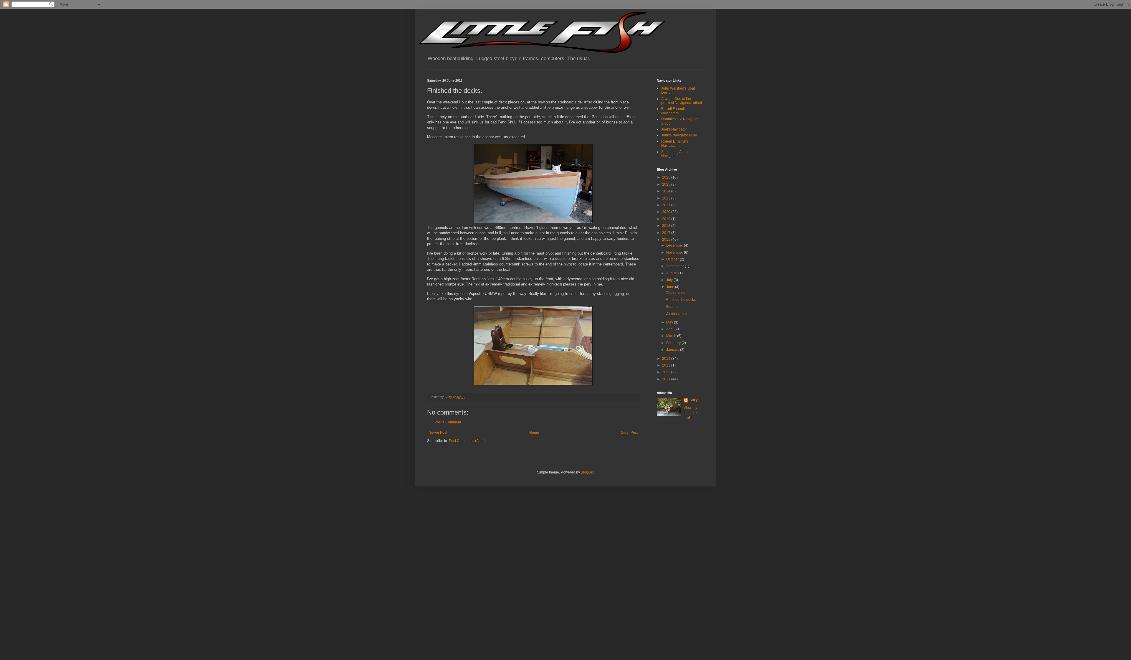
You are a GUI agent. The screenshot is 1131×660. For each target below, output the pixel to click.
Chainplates (675, 293)
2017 (666, 233)
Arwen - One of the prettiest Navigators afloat (681, 101)
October (673, 259)
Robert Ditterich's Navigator (675, 143)
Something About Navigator (675, 154)
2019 (666, 219)
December (675, 245)
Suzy (693, 400)
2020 (666, 212)
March (671, 336)
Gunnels (672, 307)
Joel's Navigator (674, 129)
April (670, 329)
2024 (666, 191)
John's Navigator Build (679, 135)
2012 (666, 372)
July (670, 280)
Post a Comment (447, 422)
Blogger (587, 472)
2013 (666, 365)
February (674, 343)
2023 (666, 198)
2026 (666, 177)
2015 (666, 239)
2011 (666, 379)
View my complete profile (691, 413)
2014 (666, 359)
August (672, 273)
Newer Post (438, 432)
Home (534, 432)
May (670, 322)
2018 (666, 226)
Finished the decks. (681, 300)
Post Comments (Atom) (467, 441)
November (675, 252)
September (675, 266)
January (673, 350)
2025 (666, 184)
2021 (666, 205)
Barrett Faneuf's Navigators (673, 111)
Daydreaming (676, 313)
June (670, 287)
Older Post (629, 432)
